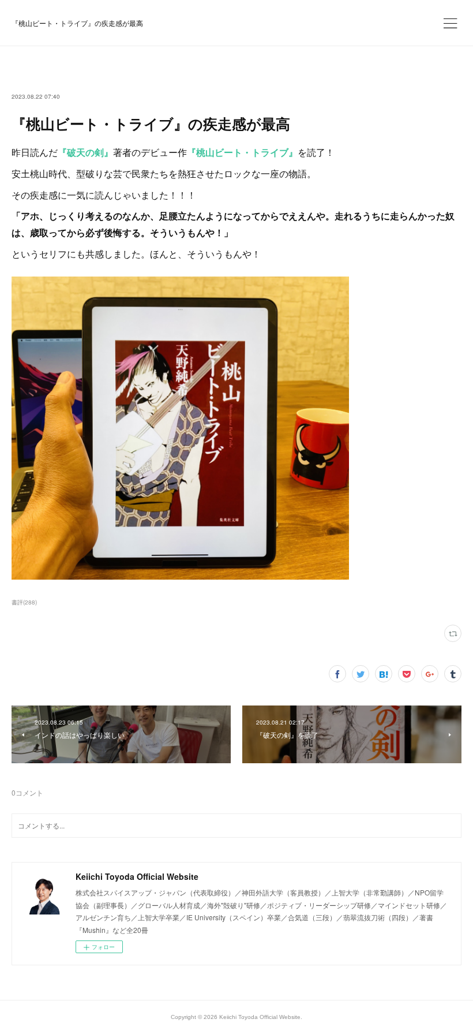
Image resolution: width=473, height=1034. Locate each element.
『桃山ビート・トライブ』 (242, 152)
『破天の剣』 (85, 152)
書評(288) (24, 602)
